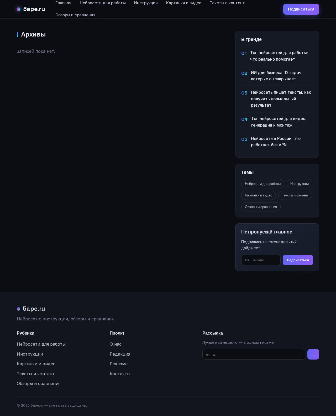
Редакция (120, 354)
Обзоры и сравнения (75, 15)
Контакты (120, 373)
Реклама (119, 363)
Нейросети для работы (263, 183)
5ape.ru (34, 9)
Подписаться (301, 9)
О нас (116, 344)
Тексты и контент (295, 195)
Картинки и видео (258, 195)
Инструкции (299, 183)
